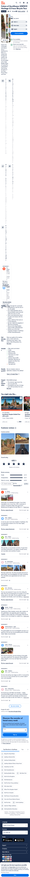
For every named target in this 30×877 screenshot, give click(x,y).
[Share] (27, 11)
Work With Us (5, 852)
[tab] (10, 749)
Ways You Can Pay (6, 854)
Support (4, 845)
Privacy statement (7, 743)
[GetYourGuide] (3, 3)
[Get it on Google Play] (7, 840)
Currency (4, 829)
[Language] (24, 3)
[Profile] (27, 3)
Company (4, 848)
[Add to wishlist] (21, 398)
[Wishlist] (20, 3)
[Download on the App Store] (19, 840)
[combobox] (17, 485)
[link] (12, 410)
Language (4, 822)
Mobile (4, 837)
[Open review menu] (27, 492)
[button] (12, 11)
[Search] (16, 3)
